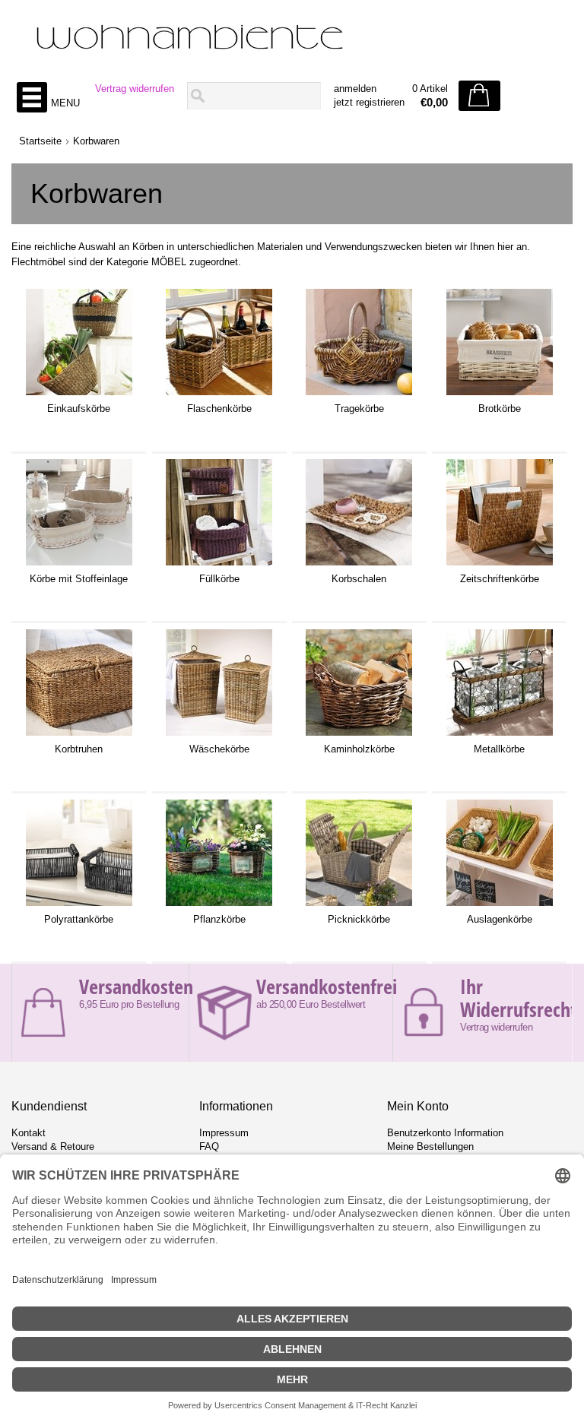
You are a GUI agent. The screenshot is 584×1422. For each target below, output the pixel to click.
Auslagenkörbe (499, 919)
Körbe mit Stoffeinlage (79, 578)
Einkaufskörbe (78, 408)
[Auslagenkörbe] (499, 906)
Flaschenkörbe (219, 408)
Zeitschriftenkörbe (499, 578)
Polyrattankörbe (78, 919)
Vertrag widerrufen (134, 88)
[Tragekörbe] (359, 395)
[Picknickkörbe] (359, 906)
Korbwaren (96, 141)
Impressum (224, 1133)
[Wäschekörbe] (219, 736)
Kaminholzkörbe (359, 749)
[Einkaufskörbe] (79, 395)
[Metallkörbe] (499, 736)
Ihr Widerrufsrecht (518, 998)
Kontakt (28, 1133)
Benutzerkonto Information (445, 1133)
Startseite (40, 141)
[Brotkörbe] (499, 395)
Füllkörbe (219, 578)
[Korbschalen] (359, 565)
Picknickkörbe (359, 919)
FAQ (209, 1146)
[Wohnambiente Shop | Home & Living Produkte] (291, 39)
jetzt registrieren (369, 102)
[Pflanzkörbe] (219, 906)
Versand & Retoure (52, 1146)
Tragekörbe (359, 408)
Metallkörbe (499, 749)
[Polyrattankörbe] (79, 906)
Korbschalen (359, 578)
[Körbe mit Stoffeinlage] (79, 565)
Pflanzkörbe (219, 919)
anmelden (355, 88)
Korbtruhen (79, 749)
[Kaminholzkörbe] (359, 736)
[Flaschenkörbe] (219, 395)
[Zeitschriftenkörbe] (499, 565)
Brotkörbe (499, 408)
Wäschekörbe (219, 749)
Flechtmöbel (38, 262)
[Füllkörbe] (219, 565)
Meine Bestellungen (430, 1146)
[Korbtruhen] (79, 736)
